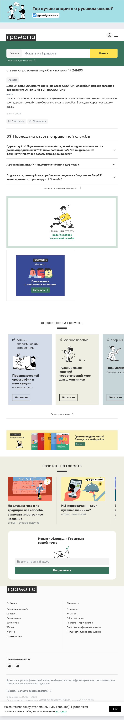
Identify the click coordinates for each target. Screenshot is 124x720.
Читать (19, 397)
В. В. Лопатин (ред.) (22, 387)
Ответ (9, 94)
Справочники (13, 618)
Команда (72, 613)
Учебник (11, 631)
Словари (11, 613)
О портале (72, 609)
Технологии (79, 514)
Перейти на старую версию (27, 690)
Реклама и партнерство (80, 622)
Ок (115, 709)
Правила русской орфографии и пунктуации (25, 379)
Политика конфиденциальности (84, 627)
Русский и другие (29, 522)
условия (61, 711)
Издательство (14, 636)
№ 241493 (12, 80)
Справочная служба (17, 609)
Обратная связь (75, 618)
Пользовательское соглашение (84, 631)
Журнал (10, 627)
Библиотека (13, 622)
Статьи (12, 522)
